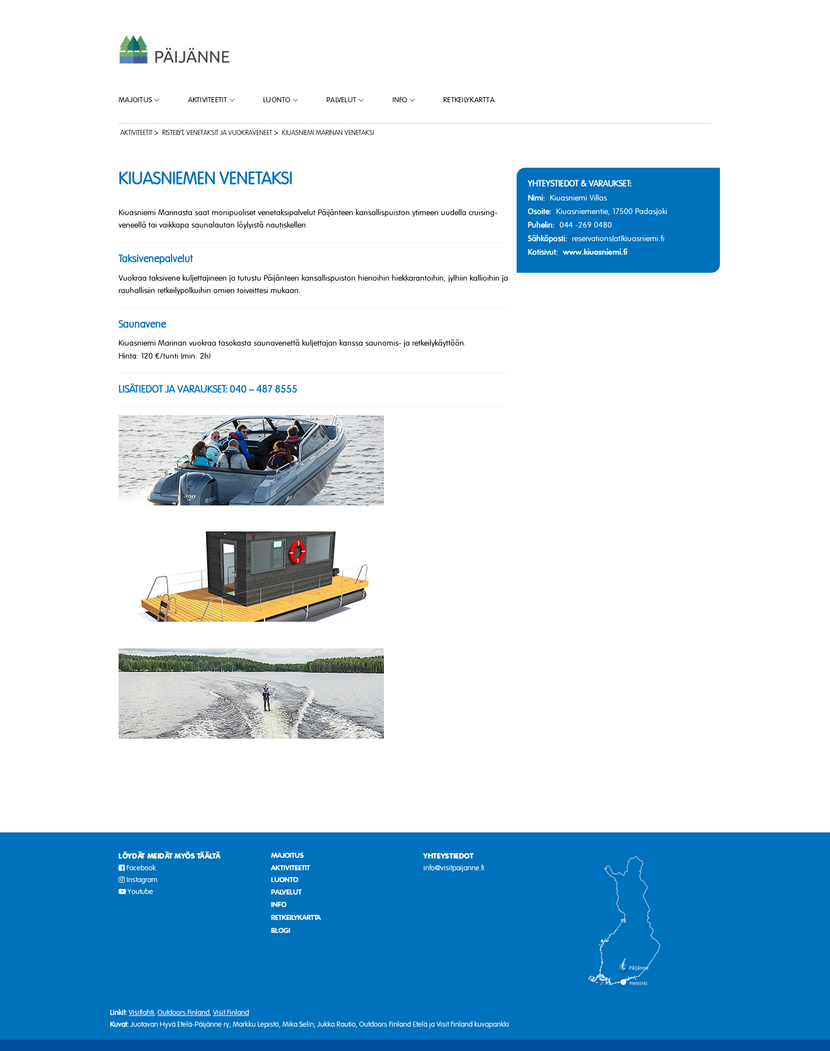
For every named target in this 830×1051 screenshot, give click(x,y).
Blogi (280, 930)
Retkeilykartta (469, 99)
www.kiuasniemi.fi (595, 252)
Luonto (277, 99)
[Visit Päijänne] (175, 49)
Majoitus (135, 99)
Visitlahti (141, 1012)
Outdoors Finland (183, 1012)
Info (400, 99)
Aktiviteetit (208, 99)
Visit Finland (231, 1012)
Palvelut (341, 99)
